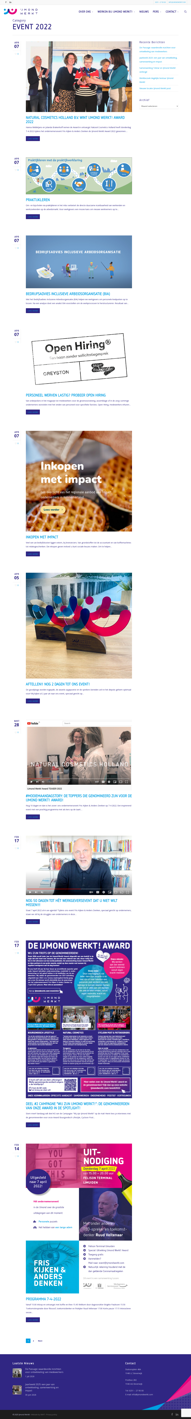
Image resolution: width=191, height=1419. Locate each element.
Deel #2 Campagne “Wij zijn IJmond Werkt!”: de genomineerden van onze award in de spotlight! (77, 1105)
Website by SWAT (38, 1414)
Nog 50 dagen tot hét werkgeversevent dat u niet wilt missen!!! (71, 902)
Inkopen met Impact (42, 537)
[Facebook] (172, 1414)
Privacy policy (51, 1414)
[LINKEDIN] (10, 2)
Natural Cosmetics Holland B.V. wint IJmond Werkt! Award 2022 (75, 119)
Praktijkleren (38, 199)
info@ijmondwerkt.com (142, 1394)
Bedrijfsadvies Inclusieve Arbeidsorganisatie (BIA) (68, 293)
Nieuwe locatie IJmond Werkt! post (155, 88)
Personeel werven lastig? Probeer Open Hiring (66, 395)
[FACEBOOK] (6, 2)
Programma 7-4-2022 (43, 1299)
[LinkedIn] (177, 1414)
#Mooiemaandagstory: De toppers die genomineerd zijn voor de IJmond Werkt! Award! (79, 798)
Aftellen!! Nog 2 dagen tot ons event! (58, 684)
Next (40, 1341)
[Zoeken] (185, 11)
